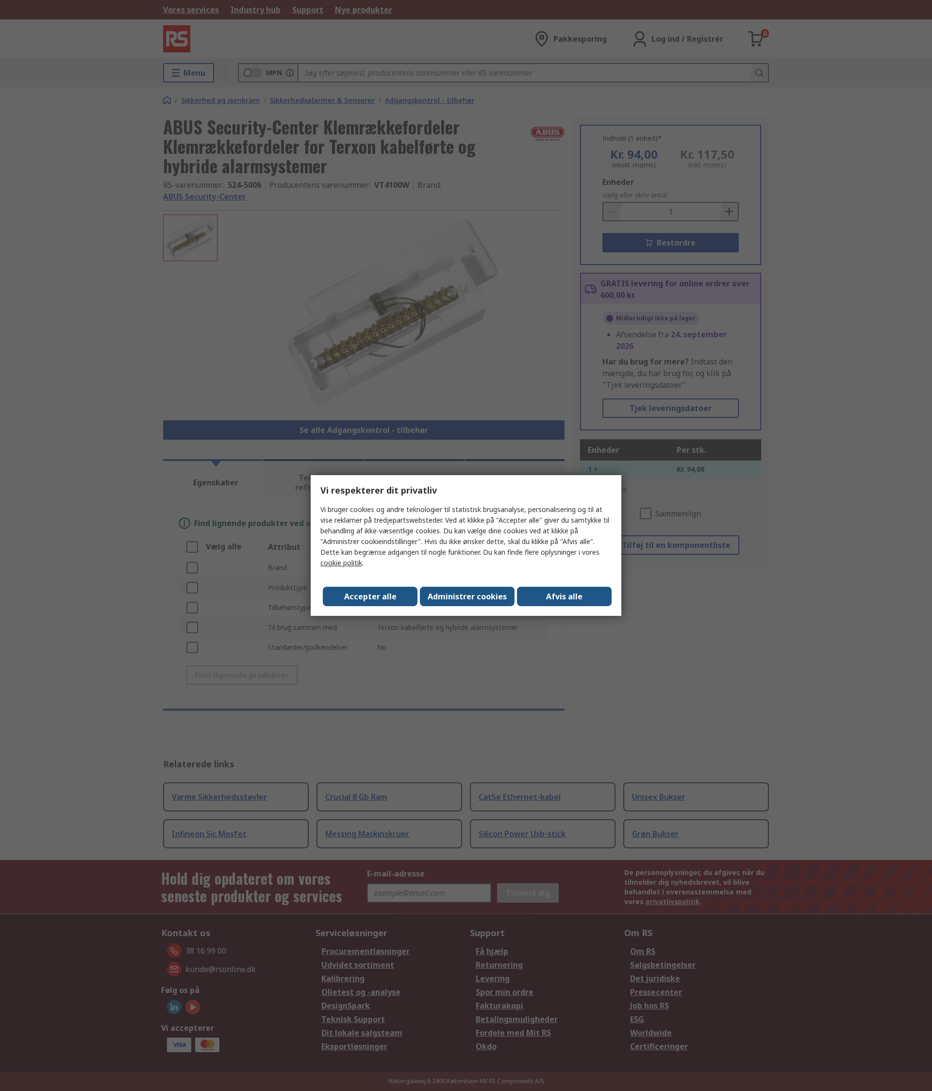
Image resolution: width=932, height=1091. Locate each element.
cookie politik (341, 562)
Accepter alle (370, 596)
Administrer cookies (467, 596)
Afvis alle (564, 596)
